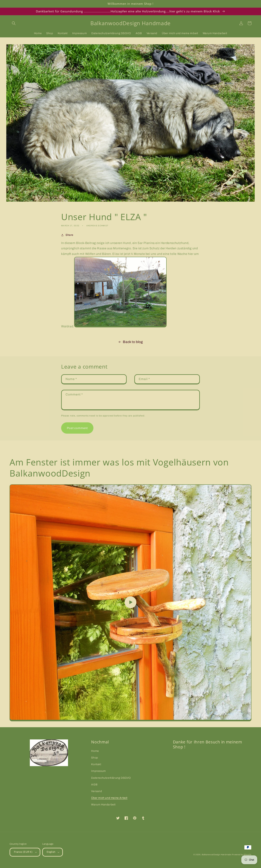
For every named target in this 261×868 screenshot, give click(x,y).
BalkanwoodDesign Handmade (216, 855)
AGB (94, 784)
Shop (94, 757)
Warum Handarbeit (103, 804)
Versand (96, 791)
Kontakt (96, 764)
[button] (14, 23)
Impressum (98, 771)
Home (95, 751)
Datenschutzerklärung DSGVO (111, 777)
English (51, 852)
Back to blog (133, 342)
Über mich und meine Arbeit (109, 797)
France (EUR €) (23, 852)
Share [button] (69, 235)
